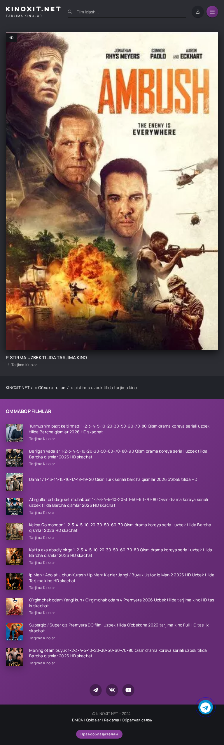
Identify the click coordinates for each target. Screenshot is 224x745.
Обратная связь (137, 720)
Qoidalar (93, 720)
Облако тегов (51, 387)
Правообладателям (99, 734)
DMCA (77, 720)
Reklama (111, 720)
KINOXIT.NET (17, 387)
